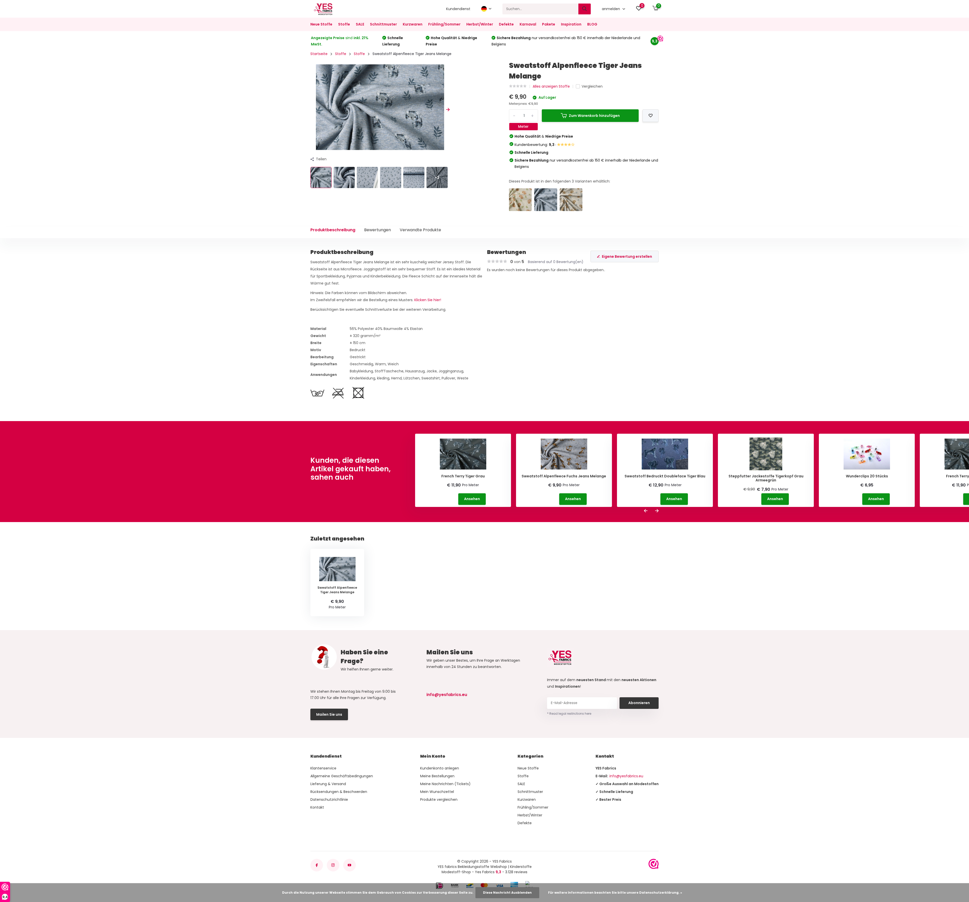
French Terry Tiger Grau (463, 476)
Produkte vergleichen (438, 799)
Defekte (506, 24)
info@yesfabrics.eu (446, 695)
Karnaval (528, 24)
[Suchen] (584, 9)
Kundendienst (458, 8)
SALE (360, 24)
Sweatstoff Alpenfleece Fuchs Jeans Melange (564, 476)
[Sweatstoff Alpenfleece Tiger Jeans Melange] (545, 199)
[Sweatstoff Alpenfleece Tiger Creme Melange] (520, 199)
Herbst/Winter (479, 24)
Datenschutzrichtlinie (329, 799)
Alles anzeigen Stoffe (551, 86)
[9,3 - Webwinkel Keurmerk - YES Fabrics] (654, 864)
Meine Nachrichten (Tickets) (445, 783)
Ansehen (472, 498)
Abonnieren (639, 702)
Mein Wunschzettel (437, 791)
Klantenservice (323, 768)
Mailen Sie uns (329, 714)
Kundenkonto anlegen (439, 768)
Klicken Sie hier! (427, 299)
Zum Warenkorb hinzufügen (594, 115)
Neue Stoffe (321, 24)
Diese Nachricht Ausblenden (507, 892)
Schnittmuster (383, 24)
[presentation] (312, 109)
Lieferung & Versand (328, 783)
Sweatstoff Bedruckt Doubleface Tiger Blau (665, 476)
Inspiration (571, 24)
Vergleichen (592, 86)
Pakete (548, 24)
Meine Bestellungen (437, 776)
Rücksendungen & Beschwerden (338, 791)
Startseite (319, 53)
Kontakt (317, 807)
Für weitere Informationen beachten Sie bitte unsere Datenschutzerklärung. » (615, 892)
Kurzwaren (412, 24)
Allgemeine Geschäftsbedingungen (341, 776)
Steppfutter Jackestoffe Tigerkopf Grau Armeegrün (766, 478)
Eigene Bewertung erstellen (627, 256)
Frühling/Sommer (444, 24)
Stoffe (344, 24)
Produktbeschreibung (332, 230)
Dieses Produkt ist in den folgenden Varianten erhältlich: (559, 181)
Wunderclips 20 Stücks (867, 476)
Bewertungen (377, 230)
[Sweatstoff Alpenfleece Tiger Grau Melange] (571, 199)
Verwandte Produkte (420, 230)
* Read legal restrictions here (569, 713)
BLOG (592, 24)
